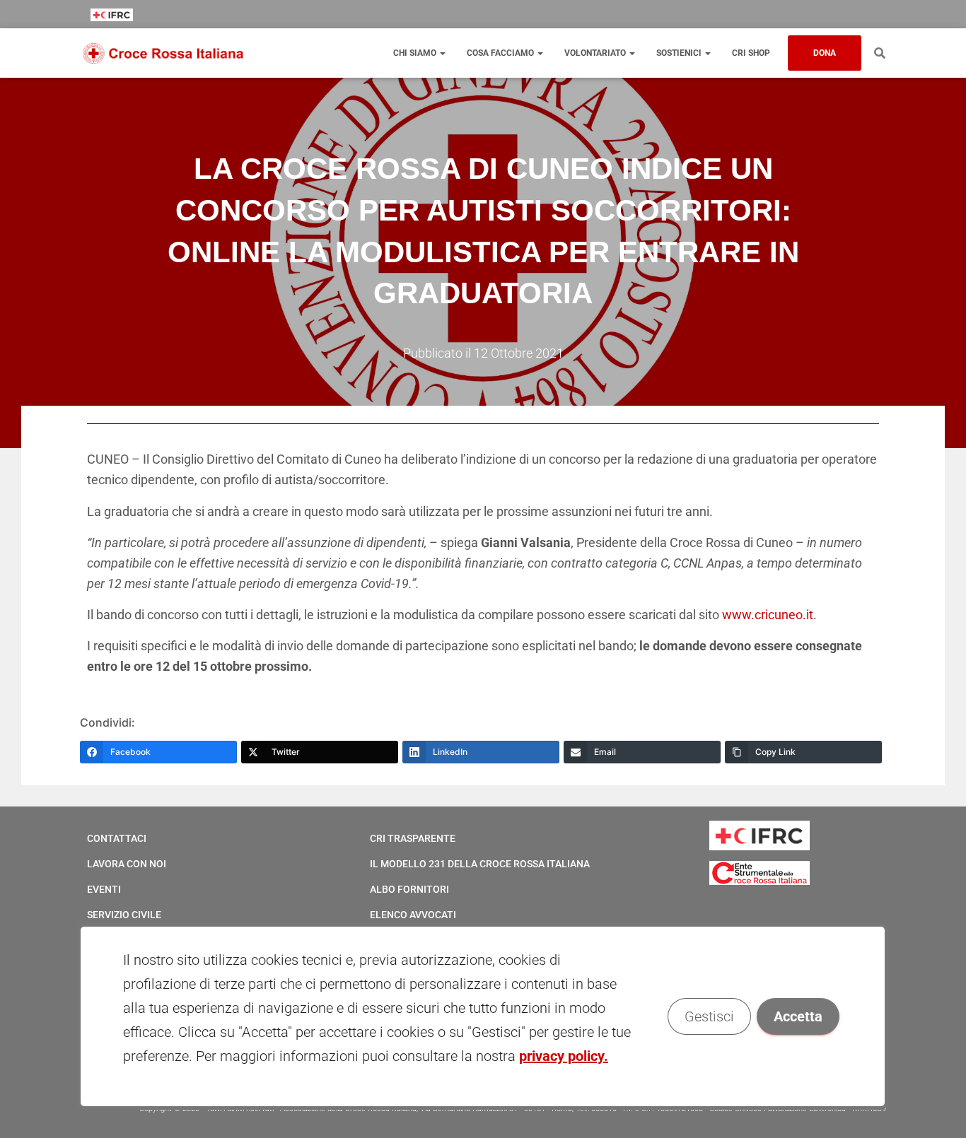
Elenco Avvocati (413, 914)
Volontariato (596, 53)
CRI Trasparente (412, 838)
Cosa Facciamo (501, 53)
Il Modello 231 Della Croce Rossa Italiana (480, 863)
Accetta (798, 1016)
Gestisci (710, 1016)
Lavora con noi (126, 863)
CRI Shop (751, 53)
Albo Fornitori (409, 889)
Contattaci (116, 838)
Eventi (104, 889)
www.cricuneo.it (767, 614)
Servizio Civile (124, 914)
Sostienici (680, 53)
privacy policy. (563, 1056)
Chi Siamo (415, 53)
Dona (824, 53)
